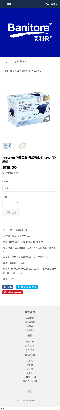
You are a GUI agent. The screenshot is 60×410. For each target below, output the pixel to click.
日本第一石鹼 (30, 377)
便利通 (30, 365)
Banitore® (31, 400)
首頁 (4, 61)
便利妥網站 (30, 330)
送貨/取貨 (30, 345)
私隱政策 (30, 326)
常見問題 (30, 341)
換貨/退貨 (30, 349)
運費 (15, 172)
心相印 (30, 373)
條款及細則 (30, 322)
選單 (9, 4)
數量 (4, 196)
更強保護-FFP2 (21, 61)
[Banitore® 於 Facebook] (29, 392)
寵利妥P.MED (30, 381)
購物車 (54, 4)
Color (5, 181)
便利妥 (30, 361)
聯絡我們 (30, 318)
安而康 (30, 369)
